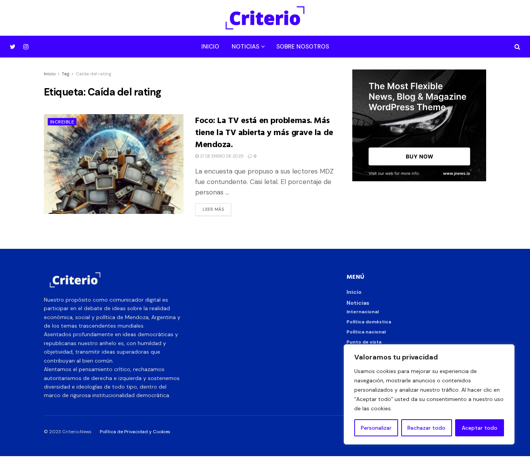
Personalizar (376, 427)
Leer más (213, 209)
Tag (65, 74)
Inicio (210, 46)
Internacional (362, 312)
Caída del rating (93, 74)
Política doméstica (368, 322)
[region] (429, 394)
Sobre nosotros (302, 46)
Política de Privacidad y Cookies (135, 432)
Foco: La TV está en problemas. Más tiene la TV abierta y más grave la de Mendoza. (264, 131)
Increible (62, 122)
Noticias (245, 46)
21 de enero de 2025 (221, 156)
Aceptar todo (479, 427)
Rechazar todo (426, 427)
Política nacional (366, 332)
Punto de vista (363, 342)
